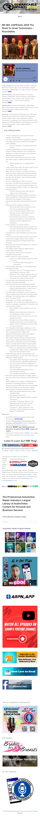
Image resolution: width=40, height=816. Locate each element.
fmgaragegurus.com (11, 480)
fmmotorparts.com (27, 478)
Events (28, 450)
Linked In (17, 450)
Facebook (5, 450)
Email (23, 450)
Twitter (11, 450)
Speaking (35, 450)
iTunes (27, 433)
